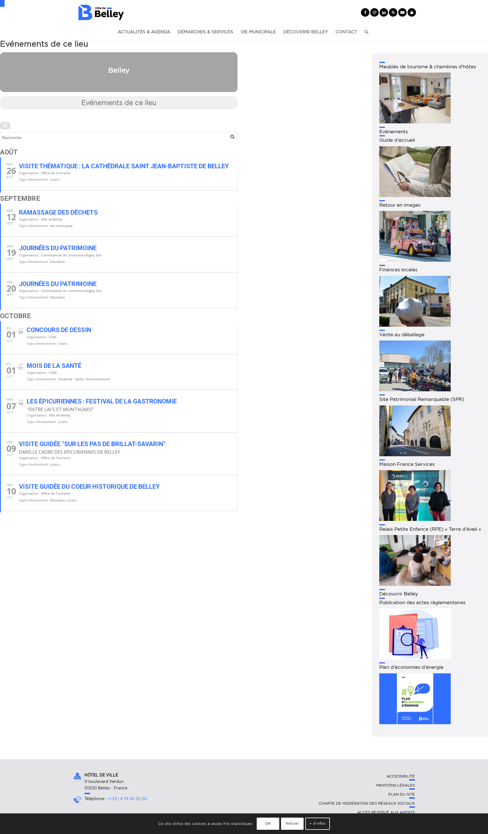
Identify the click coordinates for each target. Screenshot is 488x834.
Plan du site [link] (401, 794)
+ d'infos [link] (317, 823)
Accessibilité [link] (401, 776)
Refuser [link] (292, 823)
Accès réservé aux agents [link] (386, 812)
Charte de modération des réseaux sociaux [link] (367, 803)
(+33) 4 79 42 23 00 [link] (127, 798)
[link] (2, 3)
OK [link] (268, 823)
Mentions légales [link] (395, 785)
